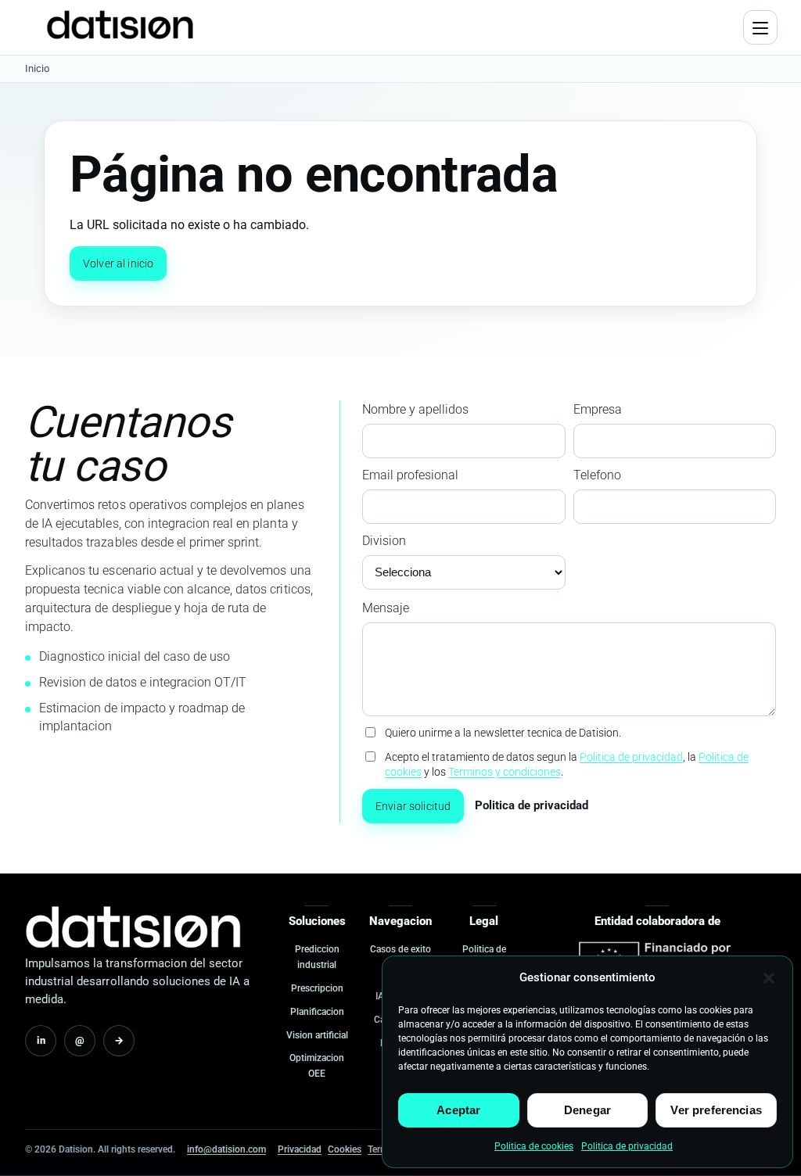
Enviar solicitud (413, 806)
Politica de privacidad (627, 1146)
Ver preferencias (715, 1110)
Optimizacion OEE (316, 1065)
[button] (769, 978)
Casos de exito (400, 949)
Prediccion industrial (317, 957)
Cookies (344, 1149)
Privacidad (299, 1149)
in (41, 1040)
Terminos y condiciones (504, 771)
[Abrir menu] (760, 27)
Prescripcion (317, 988)
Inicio (37, 68)
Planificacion (317, 1011)
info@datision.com (226, 1149)
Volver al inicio (118, 263)
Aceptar (458, 1110)
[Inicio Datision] (133, 926)
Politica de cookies (533, 1146)
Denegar (587, 1110)
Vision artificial (317, 1035)
